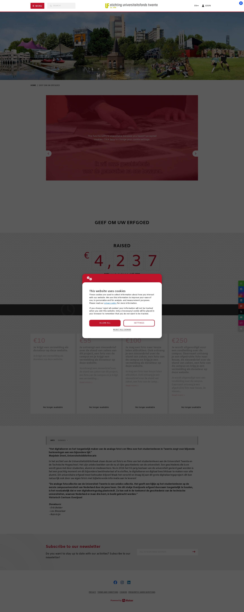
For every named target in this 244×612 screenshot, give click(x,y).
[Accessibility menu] (241, 3)
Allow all (105, 323)
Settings (139, 323)
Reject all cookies (122, 330)
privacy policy (110, 303)
